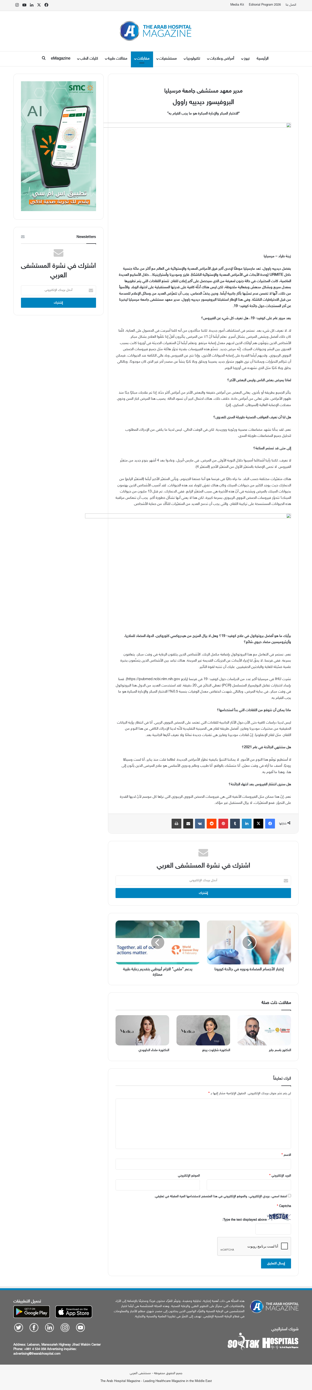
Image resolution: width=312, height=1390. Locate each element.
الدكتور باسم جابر (280, 1050)
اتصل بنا (291, 5)
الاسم (286, 1155)
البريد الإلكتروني (280, 1176)
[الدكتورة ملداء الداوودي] (142, 1030)
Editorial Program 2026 (265, 5)
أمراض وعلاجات (222, 58)
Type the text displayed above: (244, 1220)
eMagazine (60, 58)
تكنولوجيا (193, 58)
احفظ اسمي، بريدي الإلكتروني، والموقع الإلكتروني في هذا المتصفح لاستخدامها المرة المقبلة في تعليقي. (220, 1196)
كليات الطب (89, 58)
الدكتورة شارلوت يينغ (216, 1050)
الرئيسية (263, 58)
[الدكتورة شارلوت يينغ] (203, 1030)
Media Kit (237, 5)
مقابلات (143, 58)
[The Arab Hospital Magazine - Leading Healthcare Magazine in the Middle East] (156, 31)
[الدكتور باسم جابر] (264, 1030)
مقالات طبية (117, 58)
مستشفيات (168, 58)
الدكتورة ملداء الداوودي (153, 1050)
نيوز (247, 58)
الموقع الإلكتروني (189, 1176)
